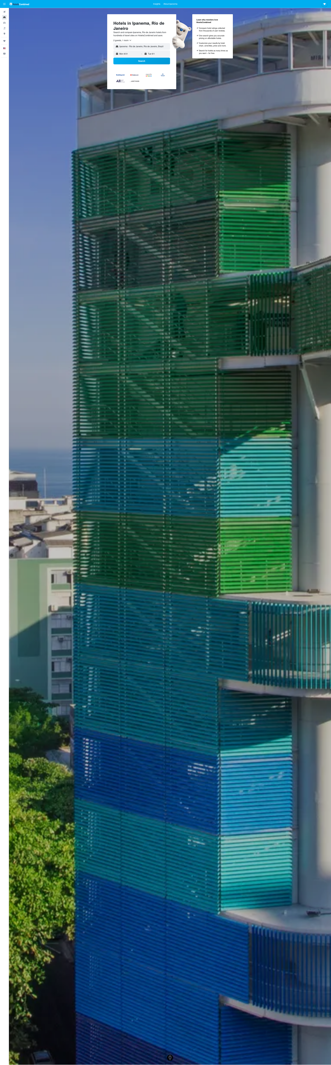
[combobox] (122, 40)
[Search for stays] (4, 17)
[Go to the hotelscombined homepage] (19, 4)
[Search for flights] (4, 11)
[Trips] (4, 41)
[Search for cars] (4, 22)
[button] (4, 4)
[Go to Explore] (4, 33)
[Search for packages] (4, 28)
